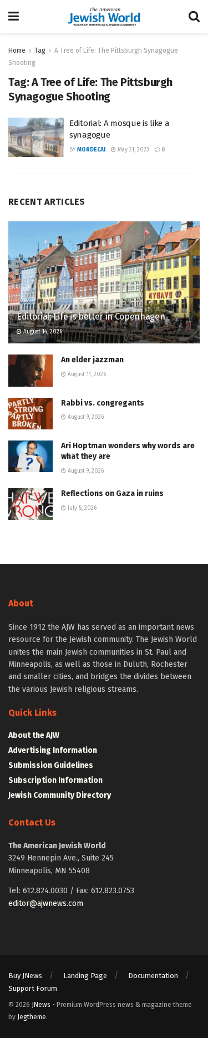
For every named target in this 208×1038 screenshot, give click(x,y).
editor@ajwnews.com (45, 903)
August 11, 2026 (86, 374)
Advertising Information (52, 750)
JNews (41, 1005)
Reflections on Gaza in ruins (112, 493)
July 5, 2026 (81, 508)
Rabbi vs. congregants (102, 403)
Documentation (153, 975)
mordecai (91, 149)
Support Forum (32, 988)
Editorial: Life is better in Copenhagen (91, 316)
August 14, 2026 (42, 331)
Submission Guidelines (50, 765)
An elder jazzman (92, 359)
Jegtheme (31, 1017)
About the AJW (33, 735)
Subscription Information (55, 780)
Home (17, 50)
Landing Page (85, 975)
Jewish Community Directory (59, 795)
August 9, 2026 (85, 417)
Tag (39, 50)
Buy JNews (25, 975)
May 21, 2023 (132, 149)
